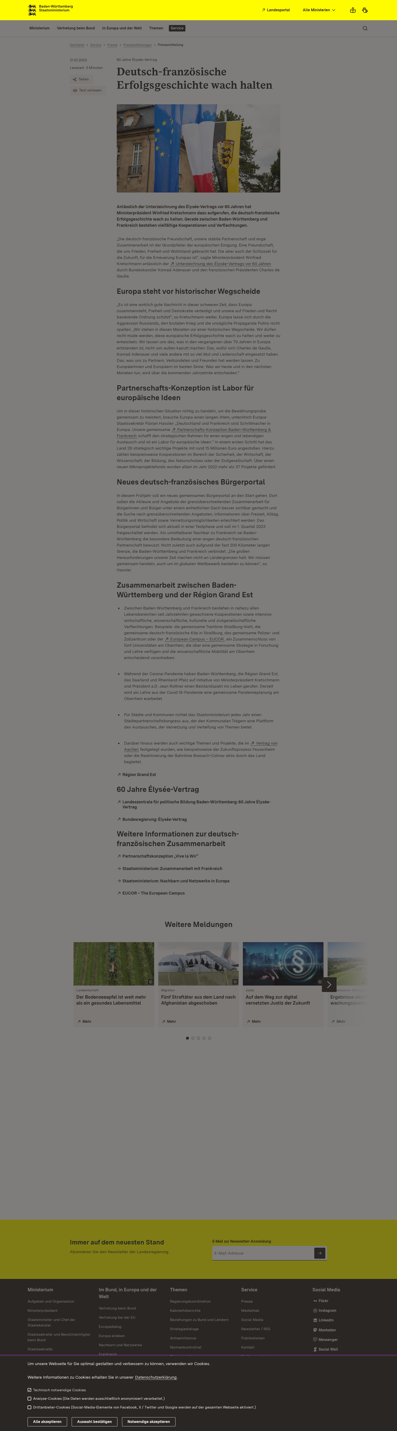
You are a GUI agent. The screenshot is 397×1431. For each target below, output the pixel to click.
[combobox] (319, 10)
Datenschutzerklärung (156, 1377)
